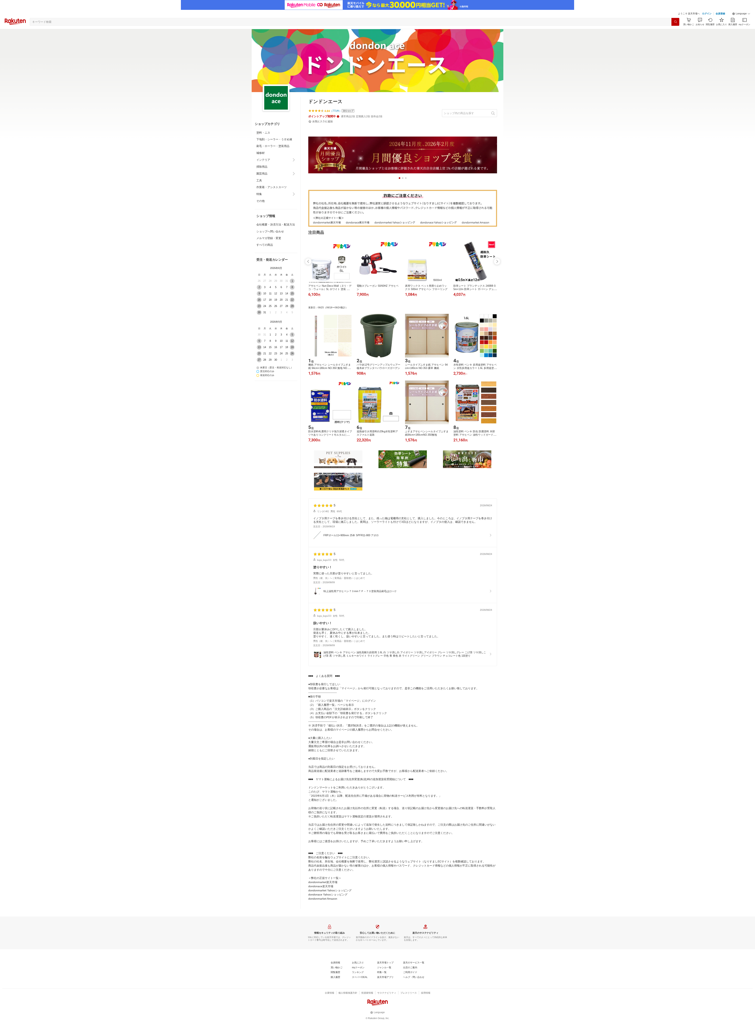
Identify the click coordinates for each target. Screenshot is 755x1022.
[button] (741, 13)
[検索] (675, 22)
